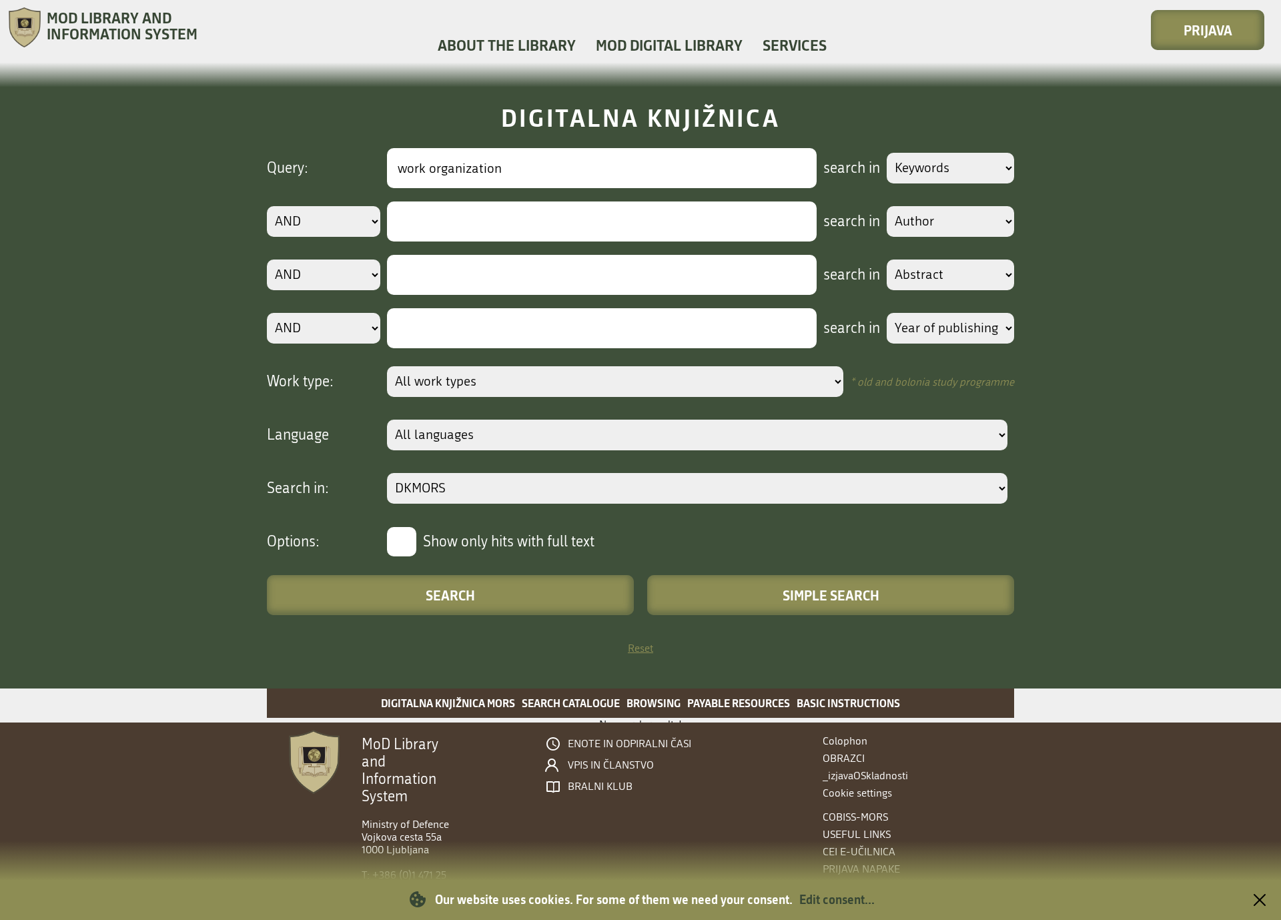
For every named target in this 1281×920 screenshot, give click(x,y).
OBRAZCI (844, 758)
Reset (640, 648)
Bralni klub (600, 786)
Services (795, 45)
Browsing (653, 703)
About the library (507, 45)
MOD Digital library (669, 45)
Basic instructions (848, 703)
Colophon (845, 741)
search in (851, 168)
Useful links (857, 834)
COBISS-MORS (855, 817)
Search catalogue (571, 703)
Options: (293, 541)
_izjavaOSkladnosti (865, 775)
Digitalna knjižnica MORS (448, 703)
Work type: (300, 381)
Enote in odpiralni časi (629, 744)
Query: (287, 168)
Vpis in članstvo (611, 765)
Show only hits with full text (508, 541)
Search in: (298, 488)
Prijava (1208, 30)
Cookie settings (857, 793)
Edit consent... (837, 899)
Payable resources (738, 703)
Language (298, 435)
